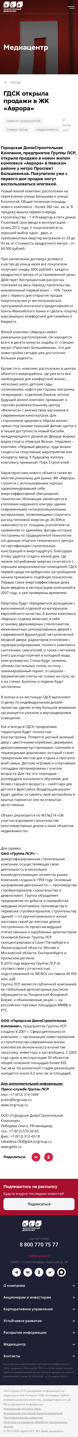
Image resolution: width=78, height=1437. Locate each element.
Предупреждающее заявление (23, 1417)
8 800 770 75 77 (39, 1244)
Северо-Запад (17, 129)
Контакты (11, 1356)
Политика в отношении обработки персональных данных (35, 1424)
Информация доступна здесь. (22, 1408)
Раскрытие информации (25, 1332)
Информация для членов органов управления (33, 1413)
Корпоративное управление (28, 1309)
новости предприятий (23, 121)
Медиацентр (14, 1344)
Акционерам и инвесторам (27, 1297)
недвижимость (47, 129)
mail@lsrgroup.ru (39, 1256)
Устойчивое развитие (22, 1320)
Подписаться (39, 1204)
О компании (14, 1285)
